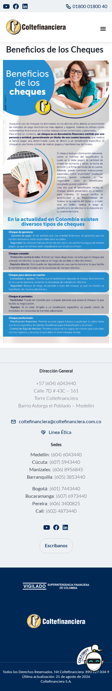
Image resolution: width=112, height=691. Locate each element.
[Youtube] (6, 6)
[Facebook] (16, 6)
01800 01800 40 (90, 6)
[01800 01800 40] (68, 7)
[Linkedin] (25, 6)
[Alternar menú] (103, 29)
